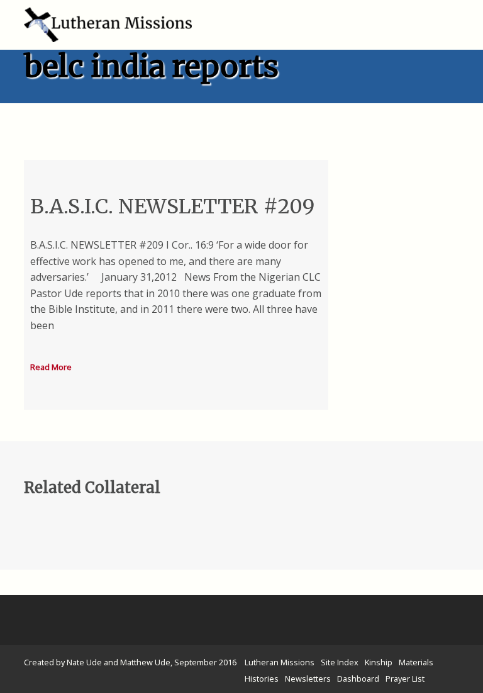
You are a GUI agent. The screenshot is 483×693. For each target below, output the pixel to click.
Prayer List (405, 678)
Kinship (378, 662)
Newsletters (308, 678)
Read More (51, 367)
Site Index (339, 662)
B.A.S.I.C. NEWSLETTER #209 (172, 206)
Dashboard (358, 678)
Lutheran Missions (279, 662)
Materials (416, 662)
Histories (262, 678)
